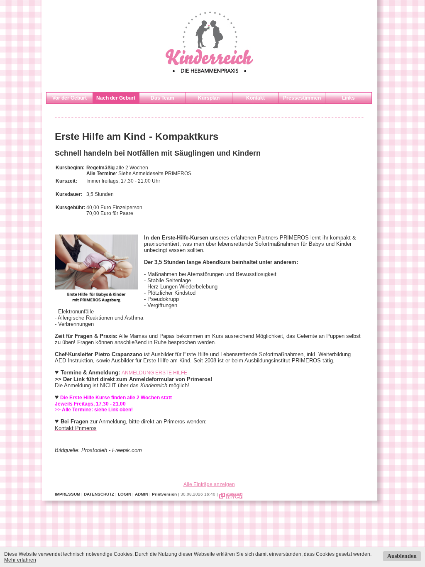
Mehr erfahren (20, 560)
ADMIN (141, 494)
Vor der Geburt (69, 98)
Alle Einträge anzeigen (209, 484)
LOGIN (124, 494)
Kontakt (255, 98)
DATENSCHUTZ (99, 494)
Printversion (164, 494)
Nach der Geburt (115, 98)
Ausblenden (402, 556)
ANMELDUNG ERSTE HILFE (154, 373)
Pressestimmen (302, 98)
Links (348, 98)
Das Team (162, 98)
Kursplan (209, 98)
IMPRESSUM (67, 494)
